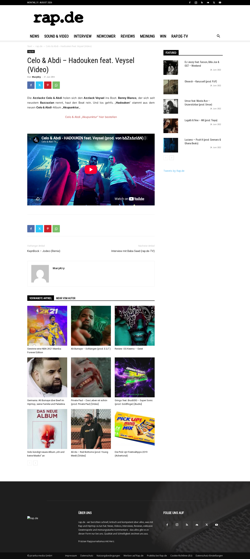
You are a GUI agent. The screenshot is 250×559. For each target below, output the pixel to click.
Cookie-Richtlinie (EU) (181, 555)
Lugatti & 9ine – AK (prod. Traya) (201, 120)
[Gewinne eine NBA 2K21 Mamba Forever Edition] (47, 326)
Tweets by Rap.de (173, 170)
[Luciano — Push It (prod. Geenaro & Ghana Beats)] (170, 145)
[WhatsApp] (56, 85)
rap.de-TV (179, 36)
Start (29, 46)
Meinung (147, 36)
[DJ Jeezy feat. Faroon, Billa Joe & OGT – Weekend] (170, 67)
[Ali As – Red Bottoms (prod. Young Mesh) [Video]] (91, 429)
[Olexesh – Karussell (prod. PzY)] (170, 87)
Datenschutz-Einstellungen (209, 555)
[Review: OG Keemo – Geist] (135, 326)
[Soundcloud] (208, 2)
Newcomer (106, 36)
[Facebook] (190, 2)
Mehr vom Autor (65, 298)
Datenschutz (86, 555)
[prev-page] (29, 463)
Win (163, 36)
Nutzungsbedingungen (108, 555)
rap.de (39, 46)
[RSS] (202, 2)
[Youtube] (220, 2)
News (34, 36)
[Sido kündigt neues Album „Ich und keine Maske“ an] (47, 429)
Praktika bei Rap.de (157, 555)
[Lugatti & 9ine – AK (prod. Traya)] (170, 125)
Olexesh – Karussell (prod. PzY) (201, 81)
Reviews (128, 36)
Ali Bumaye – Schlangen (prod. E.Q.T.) (91, 348)
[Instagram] (196, 2)
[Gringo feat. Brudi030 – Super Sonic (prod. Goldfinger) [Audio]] (135, 377)
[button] (218, 36)
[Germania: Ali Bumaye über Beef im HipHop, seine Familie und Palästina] (47, 377)
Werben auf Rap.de (133, 555)
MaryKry (36, 76)
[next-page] (35, 463)
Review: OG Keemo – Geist (129, 348)
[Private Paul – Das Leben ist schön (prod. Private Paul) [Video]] (91, 377)
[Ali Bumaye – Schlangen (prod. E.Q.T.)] (91, 326)
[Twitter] (214, 2)
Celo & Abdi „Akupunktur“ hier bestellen (91, 117)
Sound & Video (56, 36)
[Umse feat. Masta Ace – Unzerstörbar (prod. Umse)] (170, 106)
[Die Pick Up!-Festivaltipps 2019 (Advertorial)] (135, 429)
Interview (83, 36)
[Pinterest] (47, 85)
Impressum (71, 555)
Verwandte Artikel (40, 298)
